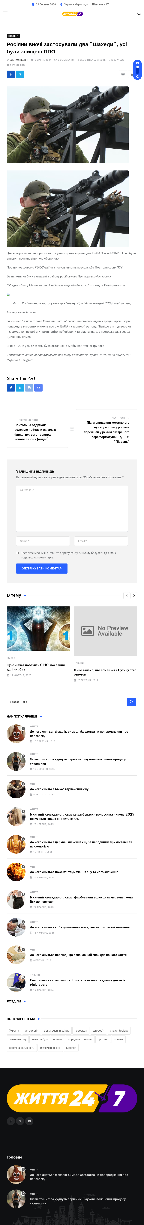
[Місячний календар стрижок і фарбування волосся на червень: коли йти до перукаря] (16, 899)
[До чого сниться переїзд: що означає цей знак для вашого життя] (16, 954)
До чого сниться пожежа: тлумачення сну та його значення (74, 872)
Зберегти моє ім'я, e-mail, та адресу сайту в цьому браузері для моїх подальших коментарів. (68, 555)
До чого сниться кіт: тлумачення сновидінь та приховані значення (80, 927)
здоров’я (98, 1030)
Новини (79, 663)
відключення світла (56, 1030)
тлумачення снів (50, 1047)
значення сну (17, 1039)
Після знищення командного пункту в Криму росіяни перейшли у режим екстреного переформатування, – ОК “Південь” (107, 432)
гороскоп (81, 1030)
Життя (11, 658)
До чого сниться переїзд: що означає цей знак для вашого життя (78, 955)
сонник (118, 1039)
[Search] (139, 13)
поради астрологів (80, 1039)
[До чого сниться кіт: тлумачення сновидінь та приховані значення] (16, 927)
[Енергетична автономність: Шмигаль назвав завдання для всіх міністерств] (16, 982)
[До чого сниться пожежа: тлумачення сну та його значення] (16, 872)
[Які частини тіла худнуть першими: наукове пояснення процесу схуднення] (16, 761)
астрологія (31, 1030)
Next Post (118, 418)
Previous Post (28, 420)
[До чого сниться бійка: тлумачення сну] (16, 789)
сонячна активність (21, 1047)
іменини (71, 1047)
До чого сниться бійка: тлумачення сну (59, 789)
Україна (14, 1030)
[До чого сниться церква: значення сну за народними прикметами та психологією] (16, 844)
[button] (126, 595)
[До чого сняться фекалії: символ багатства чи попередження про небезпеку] (16, 733)
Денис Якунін (19, 60)
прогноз (103, 1039)
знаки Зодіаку (119, 1030)
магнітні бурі (40, 1039)
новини (57, 1039)
